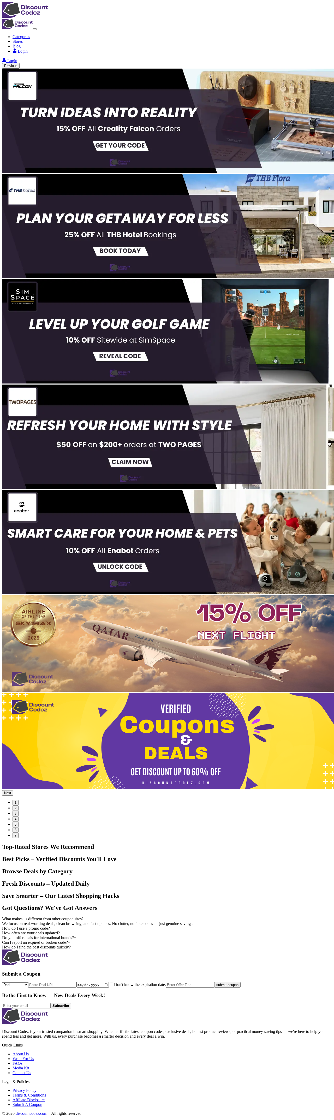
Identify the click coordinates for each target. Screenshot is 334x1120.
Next (7, 793)
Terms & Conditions (29, 1095)
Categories (21, 36)
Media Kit (21, 1068)
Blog (17, 46)
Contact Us (22, 1072)
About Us (21, 1054)
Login (23, 51)
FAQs (17, 1063)
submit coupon (227, 985)
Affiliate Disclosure (29, 1100)
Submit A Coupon (27, 1104)
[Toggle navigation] (35, 29)
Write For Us (23, 1058)
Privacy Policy (25, 1090)
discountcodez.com (31, 1113)
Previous (10, 66)
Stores (18, 41)
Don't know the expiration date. (140, 984)
